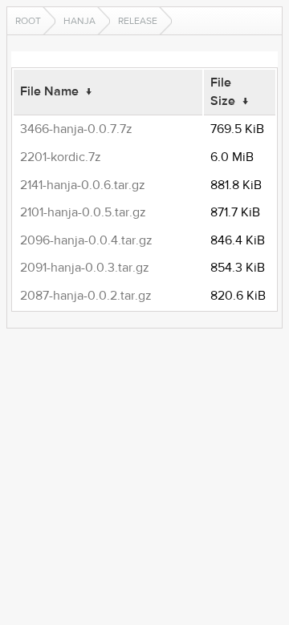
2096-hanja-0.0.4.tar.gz (86, 240)
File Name (49, 91)
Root (28, 20)
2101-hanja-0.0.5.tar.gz (83, 212)
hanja (79, 20)
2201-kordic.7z (60, 157)
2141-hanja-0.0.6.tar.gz (82, 185)
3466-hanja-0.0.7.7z (76, 129)
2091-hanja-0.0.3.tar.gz (84, 268)
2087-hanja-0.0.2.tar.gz (86, 296)
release (137, 20)
